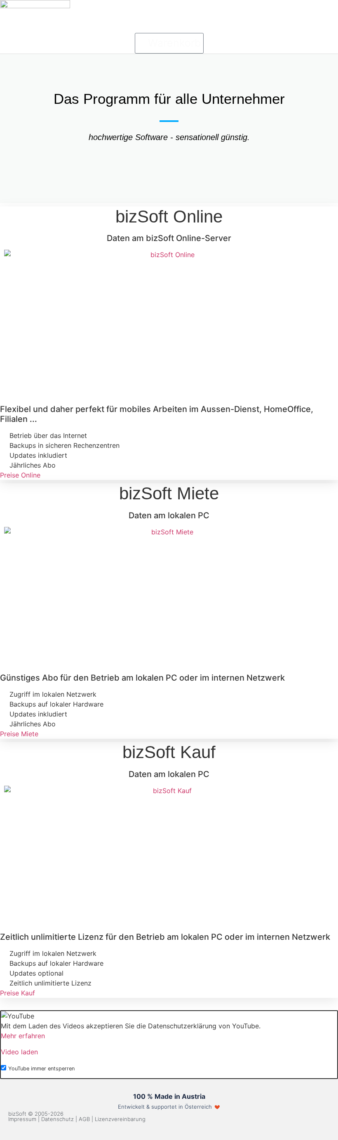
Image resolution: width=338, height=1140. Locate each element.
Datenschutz (57, 1119)
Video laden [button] (19, 1052)
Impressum (22, 1119)
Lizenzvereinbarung (120, 1119)
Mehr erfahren (23, 1036)
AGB (84, 1119)
